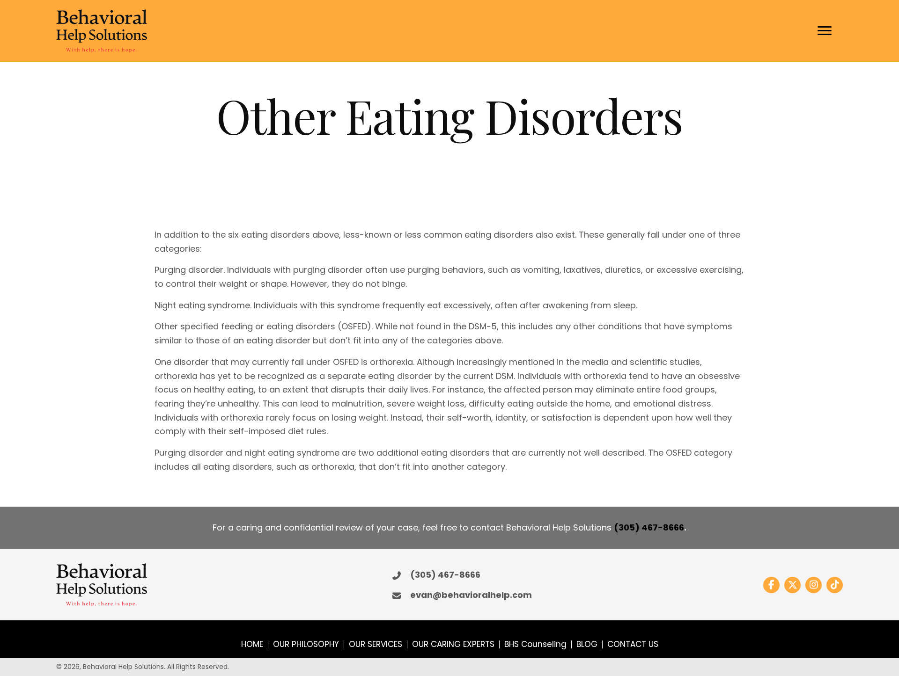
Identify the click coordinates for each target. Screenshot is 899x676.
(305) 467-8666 (649, 527)
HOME (252, 644)
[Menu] (824, 31)
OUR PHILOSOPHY (306, 644)
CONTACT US (632, 644)
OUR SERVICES (375, 644)
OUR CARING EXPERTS (453, 644)
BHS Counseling (535, 644)
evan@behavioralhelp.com (471, 595)
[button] (771, 585)
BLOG (586, 644)
